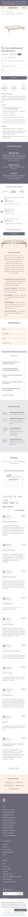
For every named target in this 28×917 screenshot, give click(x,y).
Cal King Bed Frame (14, 788)
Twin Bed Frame (9, 782)
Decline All (7, 910)
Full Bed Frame (19, 782)
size (17, 502)
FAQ (4, 863)
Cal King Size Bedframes (9, 835)
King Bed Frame (19, 785)
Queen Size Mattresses (9, 817)
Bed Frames (9, 11)
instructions (5, 502)
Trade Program (7, 868)
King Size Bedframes (8, 833)
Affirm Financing (7, 879)
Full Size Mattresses (8, 815)
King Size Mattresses (8, 820)
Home (2, 11)
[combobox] (20, 510)
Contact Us (6, 866)
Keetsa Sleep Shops (8, 852)
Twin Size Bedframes (8, 825)
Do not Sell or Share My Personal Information (14, 915)
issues (4, 506)
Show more (10, 506)
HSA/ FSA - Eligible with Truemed (12, 876)
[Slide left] (10, 44)
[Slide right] (17, 44)
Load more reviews (14, 768)
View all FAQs (14, 355)
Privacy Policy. (22, 907)
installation (12, 502)
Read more (5, 535)
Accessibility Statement (9, 881)
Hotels (4, 854)
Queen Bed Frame (9, 785)
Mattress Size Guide (8, 809)
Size (2, 63)
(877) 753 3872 (9, 4)
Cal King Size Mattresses (9, 822)
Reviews (5, 847)
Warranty (5, 871)
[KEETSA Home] (13, 7)
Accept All (20, 910)
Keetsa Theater (7, 849)
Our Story (5, 844)
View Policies (8, 912)
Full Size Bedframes (8, 827)
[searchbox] (8, 496)
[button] (2, 8)
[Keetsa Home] (4, 800)
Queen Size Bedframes (9, 830)
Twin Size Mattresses (9, 812)
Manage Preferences (18, 912)
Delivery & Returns (8, 874)
